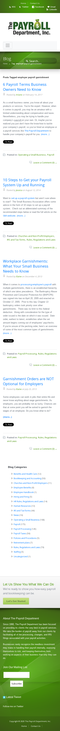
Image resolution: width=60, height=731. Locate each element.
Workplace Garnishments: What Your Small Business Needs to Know (25, 266)
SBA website (9, 215)
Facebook (39, 7)
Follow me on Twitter (13, 706)
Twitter (25, 7)
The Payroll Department (37, 130)
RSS (14, 7)
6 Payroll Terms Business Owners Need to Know (24, 87)
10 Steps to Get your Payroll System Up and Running (27, 182)
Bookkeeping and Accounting (27, 478)
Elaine (19, 276)
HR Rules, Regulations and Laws (28, 501)
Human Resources (22, 506)
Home (23, 3)
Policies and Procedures (25, 538)
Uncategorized (21, 556)
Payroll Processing (27, 353)
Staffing (17, 551)
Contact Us (35, 3)
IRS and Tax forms (16, 239)
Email (53, 7)
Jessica (19, 190)
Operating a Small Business (32, 154)
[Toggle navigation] (7, 45)
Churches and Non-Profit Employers (36, 235)
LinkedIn (53, 9)
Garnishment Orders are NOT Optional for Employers (28, 381)
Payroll (50, 154)
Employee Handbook (24, 492)
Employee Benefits (22, 487)
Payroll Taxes (20, 533)
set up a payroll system (23, 198)
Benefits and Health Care (25, 473)
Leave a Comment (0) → (45, 162)
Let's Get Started (16, 601)
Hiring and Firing (21, 496)
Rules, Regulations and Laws (41, 239)
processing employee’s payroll (36, 284)
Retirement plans (22, 542)
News (16, 515)
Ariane (19, 94)
